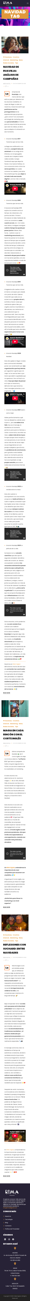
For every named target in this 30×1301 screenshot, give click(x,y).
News (21, 60)
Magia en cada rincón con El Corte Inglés (13, 734)
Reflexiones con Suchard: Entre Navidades (14, 948)
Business (8, 57)
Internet (6, 60)
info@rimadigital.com (10, 1208)
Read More (6, 693)
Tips (16, 63)
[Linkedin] (5, 1239)
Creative (16, 57)
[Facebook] (13, 1239)
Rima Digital (6, 83)
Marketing (14, 60)
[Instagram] (9, 1239)
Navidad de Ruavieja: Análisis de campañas (11, 73)
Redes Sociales (8, 63)
